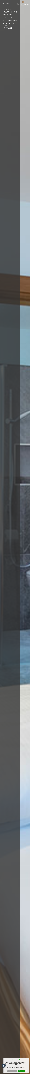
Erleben (7, 18)
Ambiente (8, 15)
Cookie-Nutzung (20, 1067)
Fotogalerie (10, 20)
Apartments (10, 12)
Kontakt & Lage (9, 24)
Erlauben (21, 1070)
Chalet (7, 9)
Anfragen (8, 28)
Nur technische (12, 1070)
